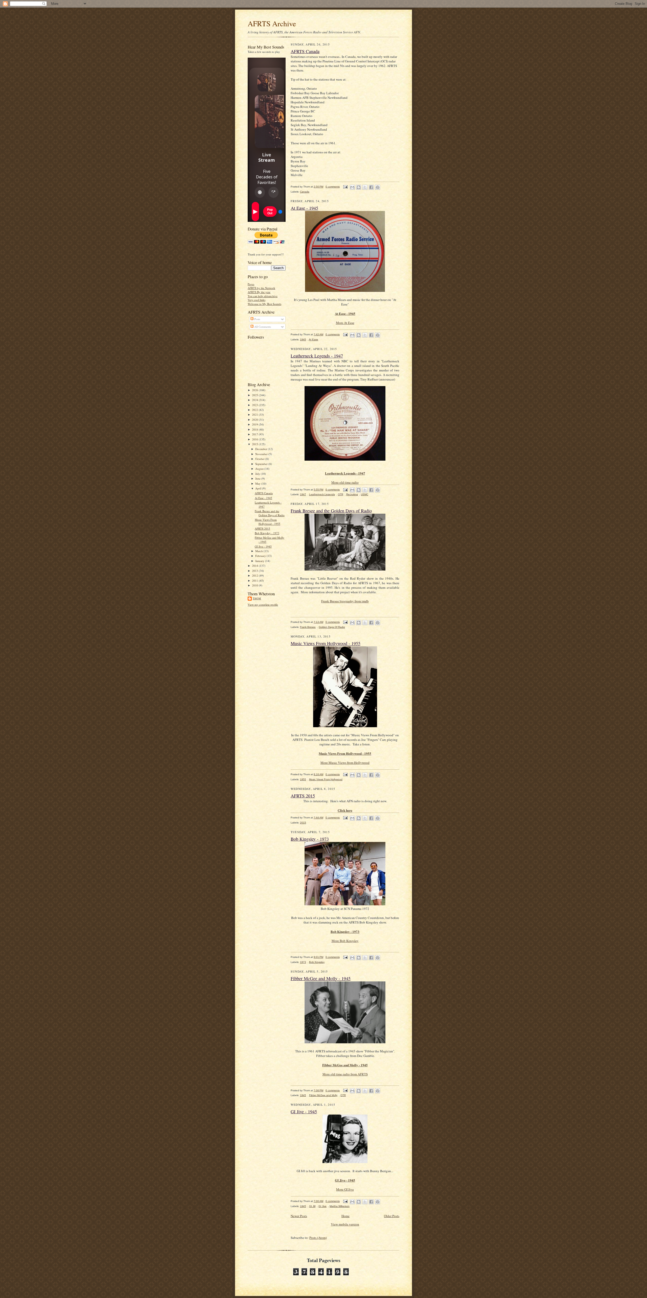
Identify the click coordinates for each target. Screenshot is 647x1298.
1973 (303, 962)
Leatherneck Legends (322, 494)
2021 (255, 414)
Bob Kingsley (317, 962)
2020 (255, 419)
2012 (255, 575)
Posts (256, 319)
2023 (255, 405)
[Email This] (352, 187)
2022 (255, 410)
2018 (255, 429)
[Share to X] (364, 187)
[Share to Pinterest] (377, 187)
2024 (255, 400)
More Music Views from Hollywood (344, 762)
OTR (340, 494)
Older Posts (391, 1216)
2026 (255, 390)
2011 (255, 580)
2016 (255, 439)
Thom (257, 598)
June (258, 478)
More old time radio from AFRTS (345, 1074)
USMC (364, 494)
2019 (255, 424)
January (260, 561)
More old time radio (345, 482)
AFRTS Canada (264, 493)
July (258, 474)
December (261, 449)
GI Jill (312, 1206)
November (261, 454)
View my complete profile (263, 604)
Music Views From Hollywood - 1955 (267, 522)
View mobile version (345, 1224)
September (261, 464)
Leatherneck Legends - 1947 (317, 356)
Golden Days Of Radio (332, 627)
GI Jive (322, 1206)
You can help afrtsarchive (263, 296)
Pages (251, 284)
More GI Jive (345, 1189)
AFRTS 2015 (262, 528)
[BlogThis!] (358, 187)
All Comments (262, 326)
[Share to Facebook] (371, 187)
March (259, 551)
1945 (303, 339)
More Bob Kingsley (345, 940)
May (258, 483)
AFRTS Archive (272, 23)
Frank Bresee (308, 627)
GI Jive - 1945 (263, 546)
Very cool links (256, 300)
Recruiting (352, 494)
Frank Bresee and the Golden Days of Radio (270, 513)
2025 (255, 395)
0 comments (333, 186)
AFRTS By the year (259, 292)
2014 (255, 566)
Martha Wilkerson (340, 1206)
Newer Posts (299, 1216)
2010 (255, 585)
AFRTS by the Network (261, 288)
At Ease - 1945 (263, 498)
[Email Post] (345, 186)
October (260, 459)
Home (345, 1216)
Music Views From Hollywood (325, 779)
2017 (255, 434)
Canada (304, 191)
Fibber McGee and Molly (323, 1095)
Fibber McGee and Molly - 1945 (321, 978)
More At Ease (345, 322)
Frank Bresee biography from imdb (345, 601)
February (261, 556)
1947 (303, 494)
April (258, 488)
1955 (303, 779)
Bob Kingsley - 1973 (267, 533)
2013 (255, 571)
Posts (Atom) (318, 1237)
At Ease (313, 339)
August (259, 468)
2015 (255, 444)
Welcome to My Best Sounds (264, 304)
